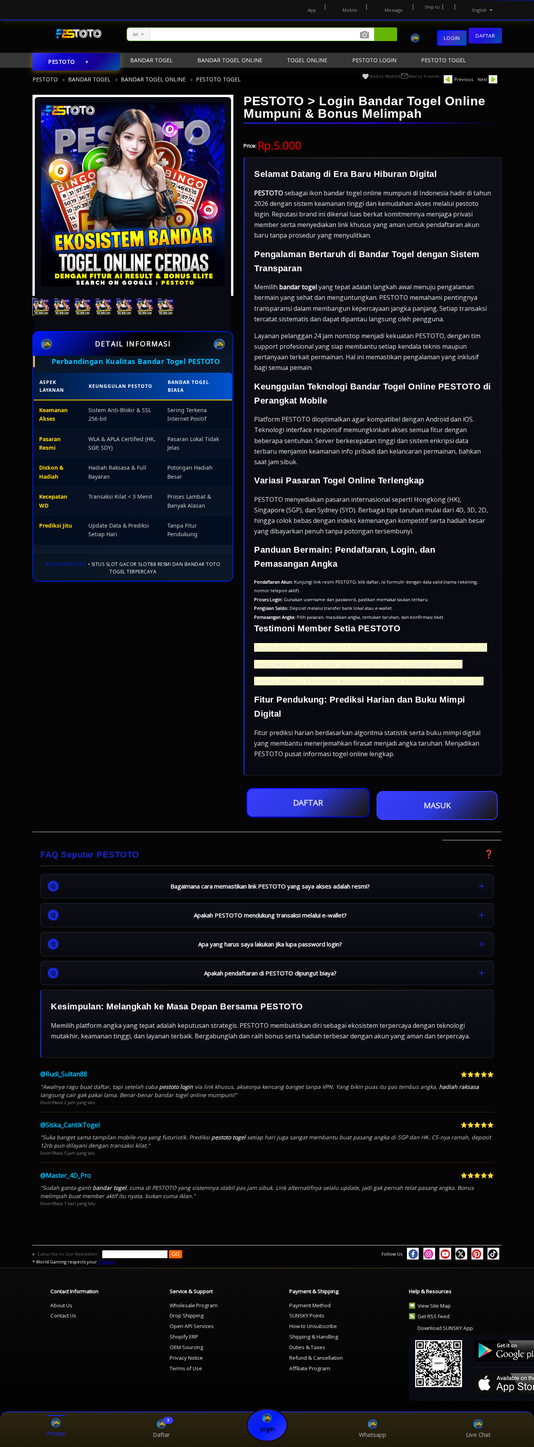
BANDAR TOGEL (89, 79)
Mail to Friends (423, 76)
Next (482, 79)
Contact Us (63, 1315)
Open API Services (192, 1326)
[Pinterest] (477, 1254)
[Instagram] (429, 1254)
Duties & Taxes (307, 1347)
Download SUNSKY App (445, 1328)
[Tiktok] (493, 1254)
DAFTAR (308, 802)
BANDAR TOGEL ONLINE (153, 79)
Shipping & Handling (313, 1336)
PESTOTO (45, 79)
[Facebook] (413, 1254)
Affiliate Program (309, 1368)
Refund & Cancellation (316, 1357)
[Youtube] (445, 1254)
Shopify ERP (184, 1336)
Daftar (485, 35)
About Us (61, 1305)
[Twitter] (461, 1254)
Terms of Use (186, 1368)
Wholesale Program (194, 1305)
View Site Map (434, 1305)
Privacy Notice (186, 1357)
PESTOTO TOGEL (218, 79)
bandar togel (298, 287)
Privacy (107, 1262)
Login (452, 37)
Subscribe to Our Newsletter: (68, 1254)
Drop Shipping (187, 1315)
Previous (463, 79)
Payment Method (310, 1305)
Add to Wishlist (385, 76)
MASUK (437, 805)
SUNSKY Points (306, 1315)
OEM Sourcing (186, 1347)
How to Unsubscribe (313, 1326)
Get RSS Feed (434, 1316)
